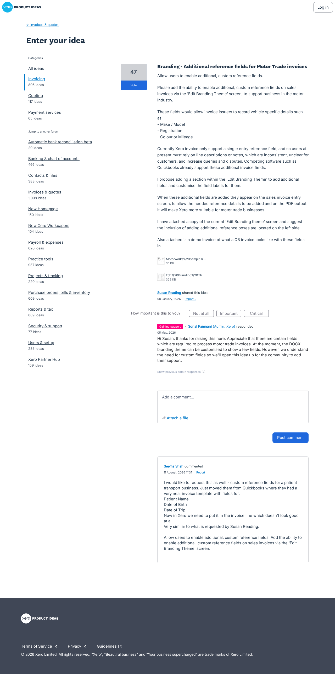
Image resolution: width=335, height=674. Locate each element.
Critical (259, 314)
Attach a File (177, 417)
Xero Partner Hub (44, 359)
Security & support (45, 325)
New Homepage (43, 208)
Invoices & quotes (44, 192)
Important (230, 314)
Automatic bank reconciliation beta (60, 141)
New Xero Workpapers (48, 225)
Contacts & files (42, 175)
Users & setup (41, 342)
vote (134, 85)
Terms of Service (37, 645)
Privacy (75, 645)
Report (200, 472)
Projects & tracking (45, 275)
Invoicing (36, 78)
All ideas (36, 68)
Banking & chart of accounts (54, 158)
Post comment (290, 437)
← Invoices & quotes (42, 24)
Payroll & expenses (46, 242)
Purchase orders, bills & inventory (59, 292)
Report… (190, 299)
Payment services (44, 112)
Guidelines (107, 645)
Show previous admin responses (181, 372)
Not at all (203, 314)
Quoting (35, 95)
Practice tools (40, 258)
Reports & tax (40, 309)
